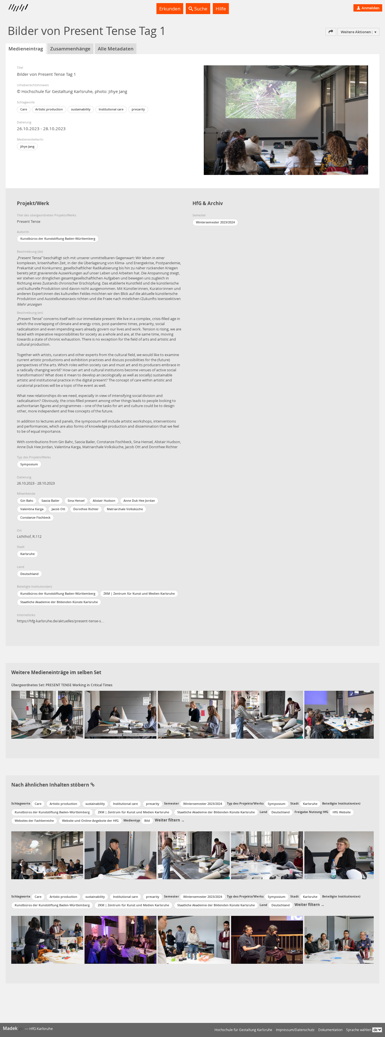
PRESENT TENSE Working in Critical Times (79, 685)
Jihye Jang (27, 146)
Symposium (29, 464)
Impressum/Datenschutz (295, 1029)
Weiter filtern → (170, 820)
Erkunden (169, 8)
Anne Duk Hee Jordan (139, 500)
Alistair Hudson (104, 500)
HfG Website (342, 812)
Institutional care (111, 109)
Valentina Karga (31, 509)
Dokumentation (330, 1029)
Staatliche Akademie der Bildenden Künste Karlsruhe (59, 602)
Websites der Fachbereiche (34, 820)
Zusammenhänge (70, 48)
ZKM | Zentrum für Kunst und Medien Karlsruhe (139, 593)
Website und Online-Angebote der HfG (90, 820)
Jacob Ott (58, 509)
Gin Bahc (26, 500)
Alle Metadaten (116, 48)
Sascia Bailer (50, 500)
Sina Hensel (76, 500)
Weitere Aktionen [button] (356, 31)
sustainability (80, 109)
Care (23, 109)
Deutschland (29, 574)
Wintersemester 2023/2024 (215, 222)
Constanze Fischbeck (35, 517)
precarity (138, 109)
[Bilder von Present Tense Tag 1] (47, 715)
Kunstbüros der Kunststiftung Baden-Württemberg (57, 238)
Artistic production (49, 109)
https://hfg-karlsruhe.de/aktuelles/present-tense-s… (61, 620)
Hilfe (221, 8)
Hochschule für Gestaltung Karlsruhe (243, 1029)
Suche (200, 8)
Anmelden (370, 7)
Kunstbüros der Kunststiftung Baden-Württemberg (57, 593)
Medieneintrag (25, 48)
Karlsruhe (27, 554)
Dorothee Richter (86, 509)
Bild (147, 820)
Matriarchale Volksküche (125, 509)
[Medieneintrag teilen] (331, 32)
